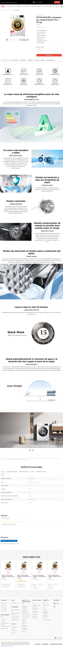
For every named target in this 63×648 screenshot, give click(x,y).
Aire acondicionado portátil (16, 613)
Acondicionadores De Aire (5, 624)
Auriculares (14, 630)
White (39, 49)
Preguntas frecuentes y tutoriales (24, 607)
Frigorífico (3, 619)
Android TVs (3, 611)
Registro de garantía (24, 619)
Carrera (44, 607)
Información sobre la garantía (36, 605)
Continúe (57, 2)
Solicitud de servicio (24, 623)
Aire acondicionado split (16, 610)
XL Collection (4, 609)
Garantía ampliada (26, 616)
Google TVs (3, 607)
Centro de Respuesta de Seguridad (46, 612)
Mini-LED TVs (4, 603)
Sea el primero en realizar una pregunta (9, 540)
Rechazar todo (45, 644)
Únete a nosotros (46, 619)
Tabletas (13, 628)
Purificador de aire (5, 626)
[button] (3, 521)
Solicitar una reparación (35, 612)
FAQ (33, 603)
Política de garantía (26, 614)
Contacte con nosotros (35, 609)
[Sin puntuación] (39, 27)
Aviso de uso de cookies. (8, 645)
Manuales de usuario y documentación (25, 612)
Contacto (24, 631)
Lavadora (3, 621)
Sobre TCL (45, 603)
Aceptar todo (37, 644)
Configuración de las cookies (56, 644)
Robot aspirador (4, 628)
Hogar (2, 10)
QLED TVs (3, 605)
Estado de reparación (24, 626)
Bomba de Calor (15, 620)
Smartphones (14, 626)
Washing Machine (8, 10)
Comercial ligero (15, 618)
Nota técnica (35, 614)
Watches (13, 632)
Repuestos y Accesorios (24, 629)
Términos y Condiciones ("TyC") (45, 616)
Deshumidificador (15, 616)
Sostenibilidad (46, 605)
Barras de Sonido (15, 603)
